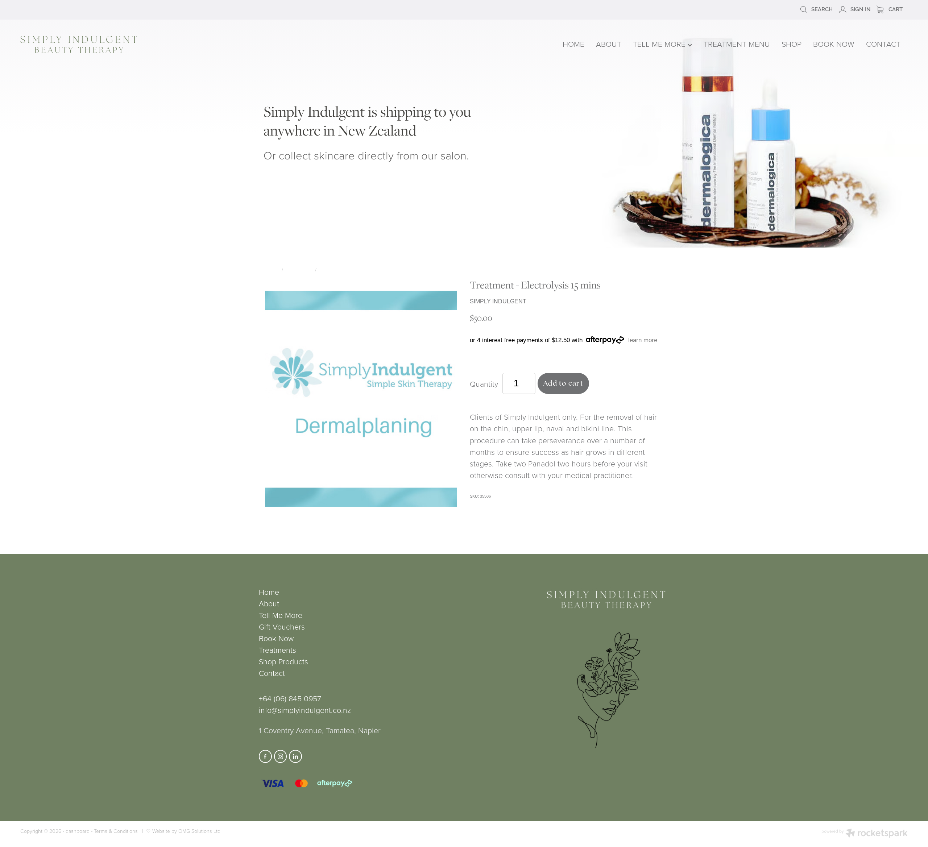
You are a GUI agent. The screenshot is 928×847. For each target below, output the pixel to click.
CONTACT (883, 43)
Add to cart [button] (563, 383)
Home (269, 591)
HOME (573, 43)
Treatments (299, 269)
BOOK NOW (833, 43)
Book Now (276, 638)
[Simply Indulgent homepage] (197, 44)
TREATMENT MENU (737, 43)
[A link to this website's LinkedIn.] (295, 756)
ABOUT (608, 43)
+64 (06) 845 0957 (290, 698)
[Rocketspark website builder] (864, 834)
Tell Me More (280, 615)
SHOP (791, 43)
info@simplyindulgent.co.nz (305, 710)
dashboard (78, 830)
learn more (642, 340)
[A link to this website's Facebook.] (265, 756)
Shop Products (283, 661)
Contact (272, 673)
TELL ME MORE (660, 43)
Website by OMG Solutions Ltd (186, 830)
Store (272, 269)
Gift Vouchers (282, 626)
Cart (895, 9)
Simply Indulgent (339, 269)
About (269, 603)
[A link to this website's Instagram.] (280, 756)
